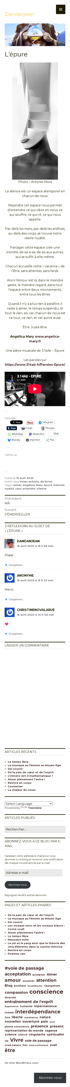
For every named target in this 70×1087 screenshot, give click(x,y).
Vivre (16, 1040)
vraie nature (13, 1045)
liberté (17, 1017)
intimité (59, 485)
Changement (52, 985)
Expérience (11, 1006)
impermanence (45, 1006)
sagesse (51, 1030)
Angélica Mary (33, 485)
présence (39, 1026)
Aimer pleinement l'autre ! (26, 932)
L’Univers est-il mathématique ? (30, 775)
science (11, 1034)
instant (9, 1012)
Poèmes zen (16, 953)
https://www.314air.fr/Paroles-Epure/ (35, 364)
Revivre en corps (20, 782)
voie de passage (38, 1040)
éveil (53, 1045)
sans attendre (25, 488)
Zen (25, 1045)
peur (52, 1022)
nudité (9, 488)
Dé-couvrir (15, 768)
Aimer (17, 485)
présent (57, 1026)
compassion (16, 992)
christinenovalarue (36, 610)
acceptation (18, 973)
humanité (26, 1006)
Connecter (15, 786)
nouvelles (13, 1021)
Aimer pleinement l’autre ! (26, 779)
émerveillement (38, 1045)
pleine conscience (17, 1026)
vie (7, 1040)
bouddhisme (35, 986)
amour (13, 980)
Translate (35, 807)
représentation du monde (24, 1030)
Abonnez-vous (17, 884)
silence (41, 488)
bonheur (20, 985)
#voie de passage (24, 968)
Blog (8, 985)
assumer (29, 980)
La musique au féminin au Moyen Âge (34, 765)
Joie (7, 1017)
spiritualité (55, 1034)
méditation (31, 1017)
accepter (38, 974)
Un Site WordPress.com (21, 1062)
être (10, 1050)
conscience (46, 991)
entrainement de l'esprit (29, 1001)
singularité (37, 1034)
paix (44, 1021)
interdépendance (37, 1012)
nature (45, 1017)
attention (46, 980)
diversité (10, 997)
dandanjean (28, 541)
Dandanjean (19, 14)
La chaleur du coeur (22, 789)
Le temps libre (18, 761)
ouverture (30, 1021)
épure (48, 485)
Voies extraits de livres (36, 481)
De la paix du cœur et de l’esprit (31, 772)
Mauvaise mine (18, 939)
